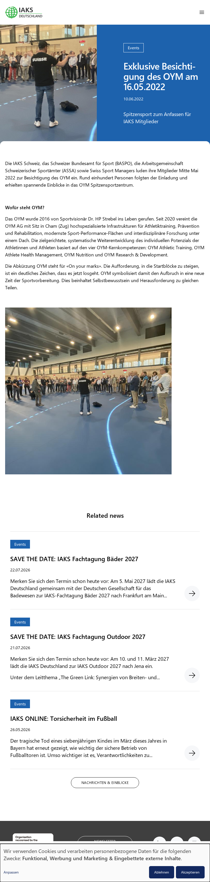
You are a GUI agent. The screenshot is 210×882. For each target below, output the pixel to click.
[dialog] (105, 863)
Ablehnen (161, 872)
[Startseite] (23, 12)
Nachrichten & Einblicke (105, 782)
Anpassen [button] (11, 872)
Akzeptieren (190, 872)
